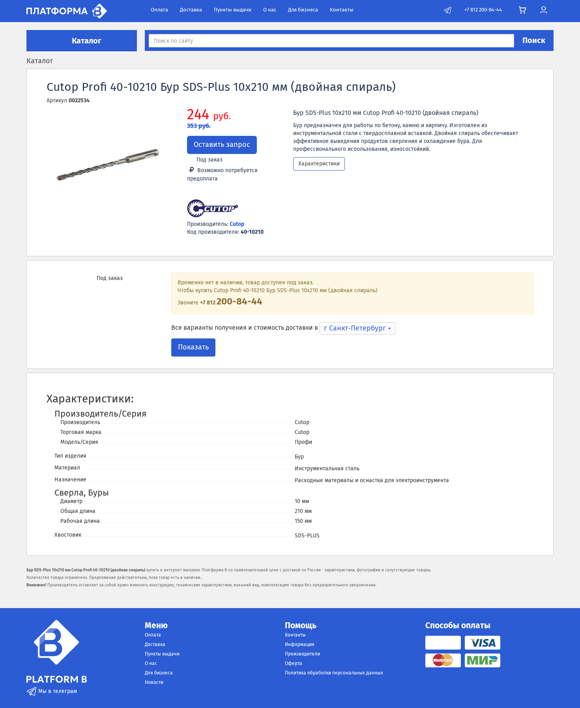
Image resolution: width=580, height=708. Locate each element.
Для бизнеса (303, 10)
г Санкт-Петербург (356, 328)
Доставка (191, 10)
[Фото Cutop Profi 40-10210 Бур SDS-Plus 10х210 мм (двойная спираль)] (107, 169)
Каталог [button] (85, 40)
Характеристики (319, 163)
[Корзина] (523, 10)
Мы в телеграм (57, 691)
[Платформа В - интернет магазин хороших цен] (66, 10)
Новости (154, 682)
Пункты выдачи (232, 10)
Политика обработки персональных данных (334, 673)
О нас (269, 10)
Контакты (342, 10)
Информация (299, 644)
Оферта (293, 663)
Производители (302, 654)
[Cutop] (212, 209)
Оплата (159, 10)
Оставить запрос (222, 144)
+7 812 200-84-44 (483, 10)
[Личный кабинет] (543, 10)
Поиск (533, 40)
